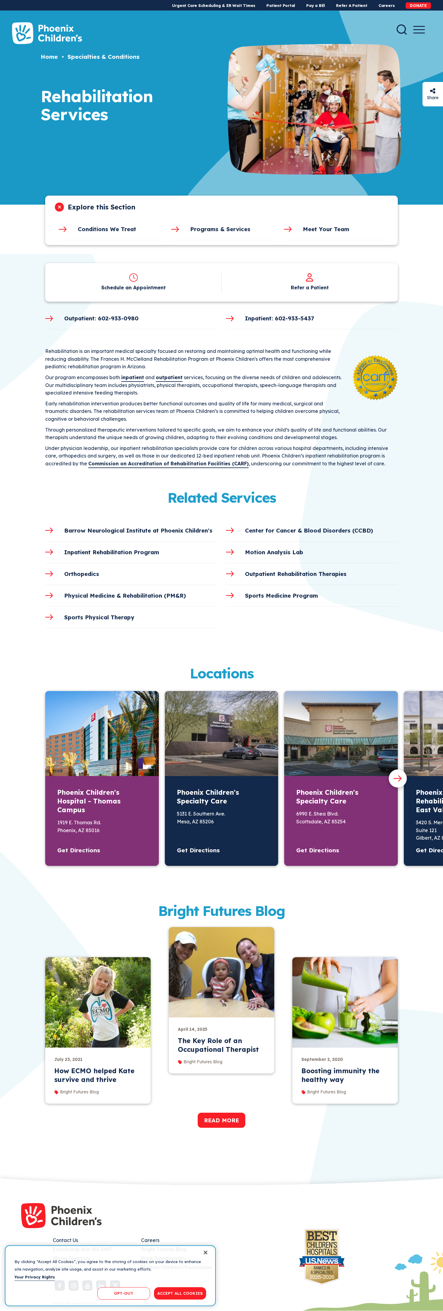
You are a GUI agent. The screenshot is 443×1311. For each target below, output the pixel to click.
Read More (221, 1120)
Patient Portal (280, 5)
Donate (418, 5)
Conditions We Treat (107, 229)
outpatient (169, 377)
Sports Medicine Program (281, 595)
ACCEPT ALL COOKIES (180, 1293)
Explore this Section (101, 207)
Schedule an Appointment (133, 288)
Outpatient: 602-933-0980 (101, 318)
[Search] (402, 29)
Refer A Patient (351, 5)
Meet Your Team (326, 229)
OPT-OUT (123, 1293)
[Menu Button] (419, 29)
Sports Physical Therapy (99, 617)
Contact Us (65, 1240)
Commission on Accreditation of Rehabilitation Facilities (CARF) (168, 464)
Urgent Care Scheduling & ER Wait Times (213, 5)
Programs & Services (220, 229)
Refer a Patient (310, 288)
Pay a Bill (315, 5)
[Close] (205, 1252)
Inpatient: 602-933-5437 (279, 318)
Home (49, 56)
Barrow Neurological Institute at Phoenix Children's (138, 530)
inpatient (132, 377)
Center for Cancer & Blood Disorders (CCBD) (309, 530)
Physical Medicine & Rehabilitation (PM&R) (125, 595)
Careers (386, 5)
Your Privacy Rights (34, 1277)
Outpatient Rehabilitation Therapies (296, 573)
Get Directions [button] (78, 850)
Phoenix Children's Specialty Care (208, 796)
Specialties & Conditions (104, 56)
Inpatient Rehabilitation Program (111, 552)
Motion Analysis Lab (274, 552)
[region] (110, 1275)
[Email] (433, 91)
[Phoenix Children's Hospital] (47, 33)
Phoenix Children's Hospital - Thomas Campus (89, 801)
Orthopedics (81, 573)
